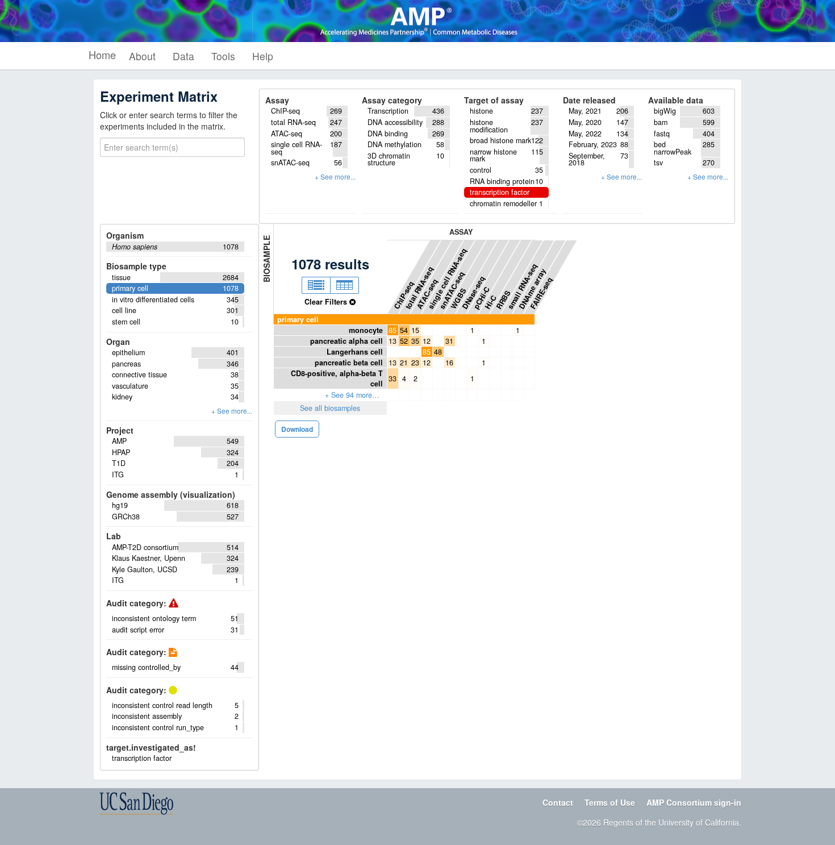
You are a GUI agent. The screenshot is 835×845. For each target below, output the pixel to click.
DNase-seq (473, 292)
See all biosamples (330, 408)
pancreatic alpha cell (346, 341)
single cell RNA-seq (447, 279)
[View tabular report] (344, 285)
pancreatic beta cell (349, 362)
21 (404, 362)
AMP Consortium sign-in (693, 802)
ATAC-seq (427, 294)
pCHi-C (481, 298)
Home (102, 54)
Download (297, 429)
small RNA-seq (522, 286)
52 (404, 341)
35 (415, 341)
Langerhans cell (355, 352)
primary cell (298, 319)
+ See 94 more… (352, 395)
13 (392, 341)
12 (427, 341)
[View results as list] (316, 285)
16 (449, 362)
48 (438, 352)
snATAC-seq (451, 290)
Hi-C (490, 302)
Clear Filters (326, 302)
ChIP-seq (403, 295)
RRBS (503, 300)
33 (392, 378)
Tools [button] (223, 56)
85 (392, 330)
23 (415, 362)
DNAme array (532, 289)
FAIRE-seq (541, 293)
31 (449, 341)
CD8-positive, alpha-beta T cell (337, 378)
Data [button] (183, 56)
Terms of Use (609, 802)
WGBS (458, 299)
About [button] (142, 56)
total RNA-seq (419, 288)
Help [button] (262, 56)
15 (415, 330)
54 (404, 330)
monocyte (366, 330)
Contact (557, 802)
